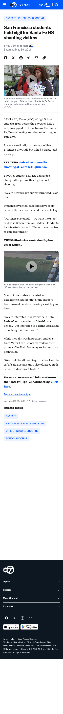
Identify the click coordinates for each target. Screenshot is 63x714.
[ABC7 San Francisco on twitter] (14, 618)
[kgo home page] (8, 570)
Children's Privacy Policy (14, 642)
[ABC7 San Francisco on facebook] (6, 618)
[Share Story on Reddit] (21, 58)
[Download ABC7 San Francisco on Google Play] (29, 627)
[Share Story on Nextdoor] (29, 58)
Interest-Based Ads (25, 646)
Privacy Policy (9, 639)
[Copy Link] (44, 58)
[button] (4, 4)
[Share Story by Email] (36, 58)
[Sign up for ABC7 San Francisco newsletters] (30, 618)
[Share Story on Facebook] (5, 58)
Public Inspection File (46, 646)
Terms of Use (9, 646)
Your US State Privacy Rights (40, 642)
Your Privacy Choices (27, 639)
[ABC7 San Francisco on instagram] (22, 618)
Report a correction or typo (17, 394)
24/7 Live (25, 4)
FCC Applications (10, 649)
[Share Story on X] (13, 58)
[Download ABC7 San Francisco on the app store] (11, 627)
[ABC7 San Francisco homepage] (13, 4)
